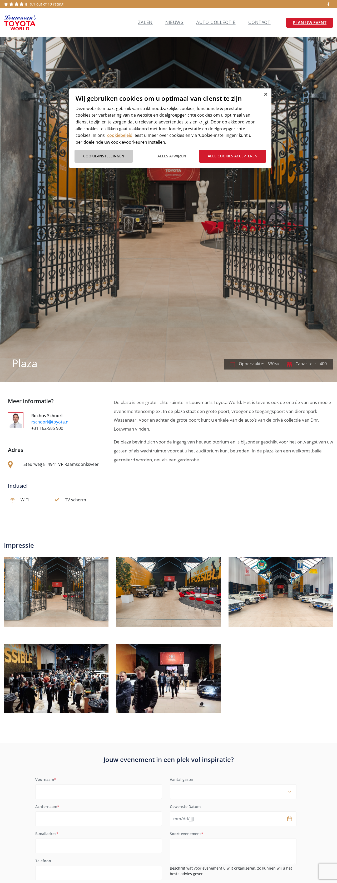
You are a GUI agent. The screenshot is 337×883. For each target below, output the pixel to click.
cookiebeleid (119, 135)
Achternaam (47, 806)
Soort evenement (186, 833)
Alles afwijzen (171, 155)
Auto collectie (215, 22)
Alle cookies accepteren (232, 155)
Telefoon (43, 860)
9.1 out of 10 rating (46, 4)
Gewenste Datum (185, 806)
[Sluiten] (265, 94)
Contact (259, 22)
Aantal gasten (182, 779)
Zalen (145, 22)
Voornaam (45, 779)
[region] (170, 128)
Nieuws (174, 22)
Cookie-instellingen (103, 155)
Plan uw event (309, 23)
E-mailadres (46, 833)
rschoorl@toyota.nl (50, 422)
